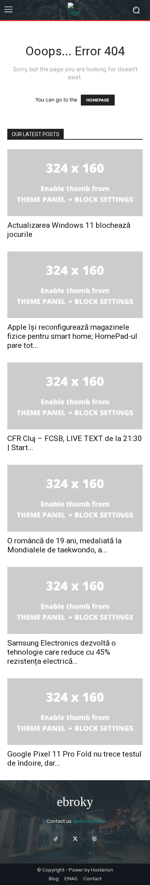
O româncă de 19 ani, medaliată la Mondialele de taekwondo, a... (64, 545)
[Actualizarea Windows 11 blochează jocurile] (75, 182)
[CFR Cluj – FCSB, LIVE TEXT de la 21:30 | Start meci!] (75, 395)
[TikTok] (55, 839)
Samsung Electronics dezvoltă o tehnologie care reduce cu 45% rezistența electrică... (61, 652)
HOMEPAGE (97, 100)
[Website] (94, 839)
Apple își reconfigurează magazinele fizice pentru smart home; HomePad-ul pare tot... (72, 336)
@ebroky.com (88, 821)
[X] (75, 839)
